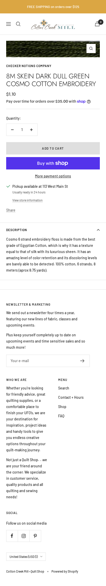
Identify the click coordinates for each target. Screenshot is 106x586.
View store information (27, 200)
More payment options (53, 176)
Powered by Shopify (64, 571)
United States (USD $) (24, 556)
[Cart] (97, 23)
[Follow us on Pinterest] (35, 536)
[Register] (82, 361)
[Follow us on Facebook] (12, 536)
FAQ (61, 416)
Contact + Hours (71, 397)
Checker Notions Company (28, 66)
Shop (62, 406)
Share (10, 210)
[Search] (18, 24)
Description (16, 230)
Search (63, 388)
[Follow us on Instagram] (23, 536)
